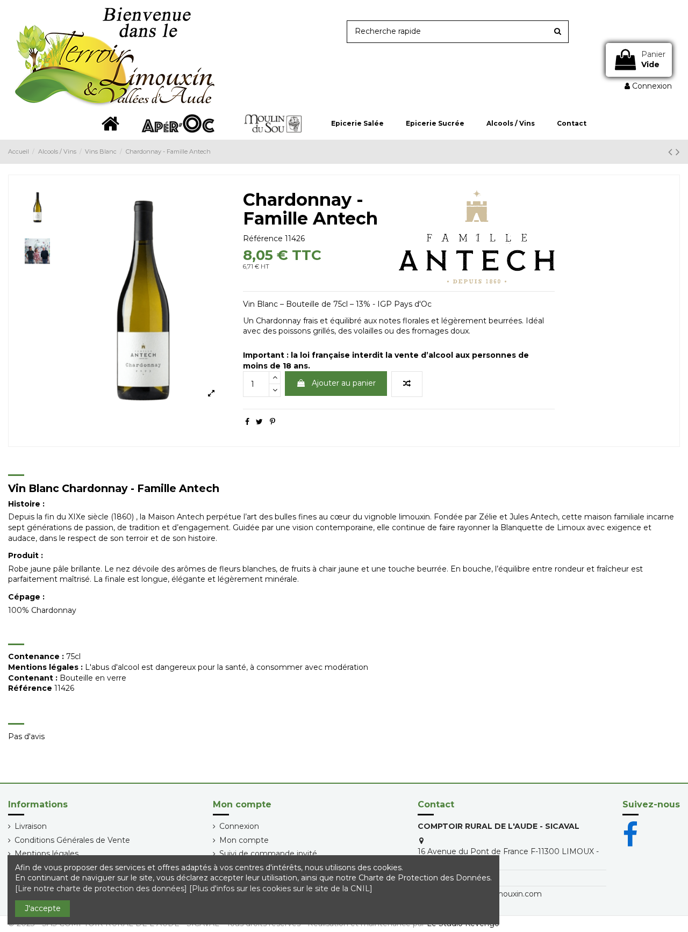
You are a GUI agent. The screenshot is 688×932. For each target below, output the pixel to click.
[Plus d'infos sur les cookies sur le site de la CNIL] (280, 888)
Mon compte (244, 840)
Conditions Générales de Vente (72, 840)
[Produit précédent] (672, 151)
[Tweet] (259, 422)
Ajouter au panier (344, 383)
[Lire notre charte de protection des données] (101, 888)
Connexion (239, 826)
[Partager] (247, 422)
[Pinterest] (272, 422)
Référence (263, 238)
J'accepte (43, 908)
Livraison (31, 826)
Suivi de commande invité (268, 853)
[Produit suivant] (678, 151)
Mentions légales (46, 853)
